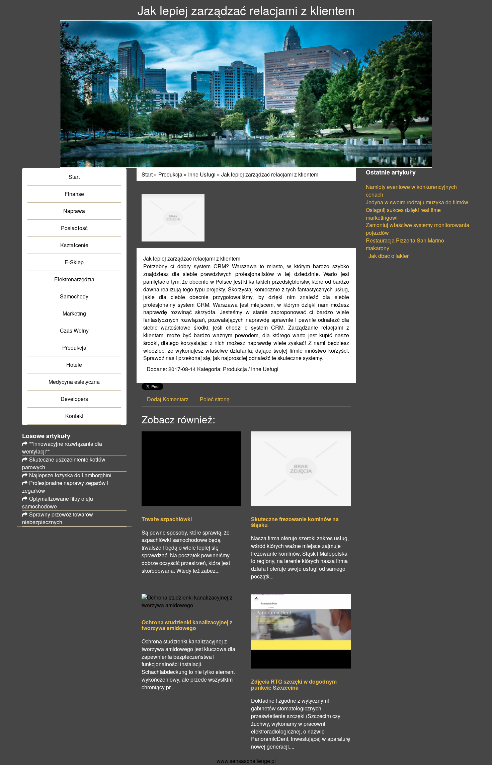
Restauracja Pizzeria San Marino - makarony (406, 244)
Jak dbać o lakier (387, 256)
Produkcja (170, 174)
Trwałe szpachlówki (167, 519)
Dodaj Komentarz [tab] (167, 399)
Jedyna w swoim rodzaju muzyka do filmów (417, 202)
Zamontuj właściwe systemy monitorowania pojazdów (417, 228)
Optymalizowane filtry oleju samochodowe (57, 502)
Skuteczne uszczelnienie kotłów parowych (63, 463)
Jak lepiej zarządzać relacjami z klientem (269, 174)
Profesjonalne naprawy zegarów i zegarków (65, 486)
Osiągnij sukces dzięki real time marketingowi (403, 213)
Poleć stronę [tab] (215, 399)
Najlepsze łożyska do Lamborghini (70, 475)
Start (147, 174)
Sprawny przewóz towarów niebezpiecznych (57, 518)
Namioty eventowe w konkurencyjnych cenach (411, 190)
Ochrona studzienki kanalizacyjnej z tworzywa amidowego (187, 625)
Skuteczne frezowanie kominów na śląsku (295, 522)
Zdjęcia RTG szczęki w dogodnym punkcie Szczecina (294, 684)
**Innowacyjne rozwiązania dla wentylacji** (62, 447)
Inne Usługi (202, 174)
